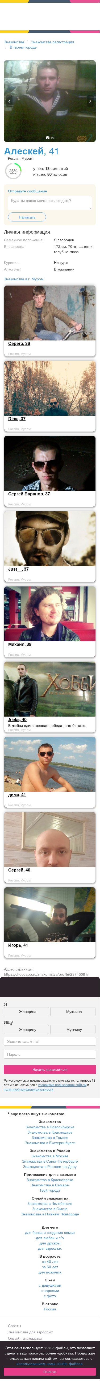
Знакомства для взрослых (30, 1331)
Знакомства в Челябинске (49, 1203)
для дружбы (50, 1242)
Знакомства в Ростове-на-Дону (50, 1166)
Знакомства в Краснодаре (50, 1132)
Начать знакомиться (50, 1069)
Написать (27, 217)
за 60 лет (50, 1266)
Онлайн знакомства (25, 1338)
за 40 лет (50, 1261)
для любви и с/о (50, 1237)
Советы (14, 1325)
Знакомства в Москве (49, 1155)
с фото (50, 1295)
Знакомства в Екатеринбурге (50, 1142)
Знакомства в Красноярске (50, 1179)
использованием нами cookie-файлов (49, 1363)
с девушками (50, 1285)
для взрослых (50, 1248)
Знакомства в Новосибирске (50, 1126)
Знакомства (14, 41)
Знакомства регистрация (52, 41)
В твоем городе (23, 47)
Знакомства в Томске (50, 1137)
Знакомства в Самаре (50, 1184)
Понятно (50, 1371)
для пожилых (50, 1272)
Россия (50, 1308)
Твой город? (50, 1190)
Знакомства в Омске (50, 1208)
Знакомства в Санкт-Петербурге (50, 1161)
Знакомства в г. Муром (24, 278)
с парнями (50, 1290)
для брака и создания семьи (50, 1232)
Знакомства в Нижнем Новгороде (50, 1213)
